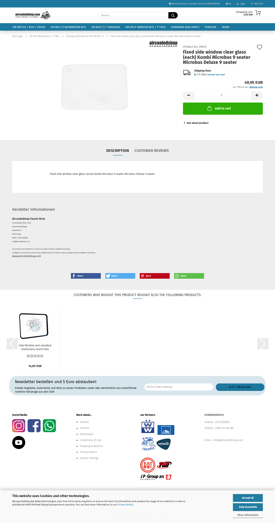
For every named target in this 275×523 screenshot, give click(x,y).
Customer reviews (152, 150)
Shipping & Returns (91, 446)
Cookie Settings (89, 458)
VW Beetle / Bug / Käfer (29, 27)
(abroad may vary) (216, 74)
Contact (84, 428)
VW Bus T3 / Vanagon (105, 27)
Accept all (248, 497)
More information (248, 515)
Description (117, 150)
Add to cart (223, 108)
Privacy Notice (125, 504)
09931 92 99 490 (224, 428)
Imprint (84, 422)
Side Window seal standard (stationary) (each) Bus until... (35, 347)
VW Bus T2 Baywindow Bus (68, 27)
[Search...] (173, 15)
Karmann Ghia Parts (185, 27)
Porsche (210, 27)
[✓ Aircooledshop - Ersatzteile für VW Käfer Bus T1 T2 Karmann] (33, 15)
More (225, 27)
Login (242, 3)
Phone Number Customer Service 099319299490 (195, 3)
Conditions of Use (90, 440)
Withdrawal (86, 434)
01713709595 (222, 422)
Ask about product (197, 123)
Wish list (258, 3)
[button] (188, 95)
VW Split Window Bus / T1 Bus (145, 27)
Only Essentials (248, 507)
